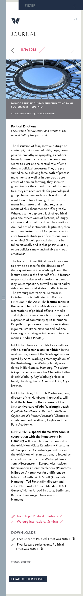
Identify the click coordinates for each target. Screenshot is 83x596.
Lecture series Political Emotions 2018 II (43, 539)
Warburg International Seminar (37, 521)
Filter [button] (30, 6)
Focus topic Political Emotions (37, 516)
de (75, 19)
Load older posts (28, 579)
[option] (43, 89)
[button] (3, 298)
